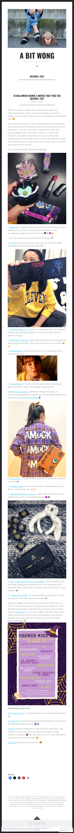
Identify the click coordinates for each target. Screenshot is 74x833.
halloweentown (31, 802)
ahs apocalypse (43, 797)
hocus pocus (55, 802)
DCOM (53, 798)
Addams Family (17, 486)
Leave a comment (37, 808)
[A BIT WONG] (37, 28)
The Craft (12, 742)
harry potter (40, 802)
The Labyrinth (14, 721)
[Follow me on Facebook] (35, 823)
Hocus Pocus (15, 479)
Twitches (11, 729)
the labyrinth (52, 806)
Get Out (13, 243)
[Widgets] (37, 818)
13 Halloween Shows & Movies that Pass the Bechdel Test (37, 97)
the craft (44, 806)
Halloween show (20, 802)
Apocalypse (33, 398)
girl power (36, 800)
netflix (37, 804)
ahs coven (51, 797)
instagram (21, 612)
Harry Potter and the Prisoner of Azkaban (27, 582)
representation (13, 806)
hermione (48, 802)
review (20, 806)
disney (58, 798)
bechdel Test (17, 798)
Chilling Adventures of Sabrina (22, 494)
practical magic (45, 804)
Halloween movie (53, 800)
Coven (23, 398)
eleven (16, 800)
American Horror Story (19, 392)
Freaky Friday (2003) (16, 713)
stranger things (28, 806)
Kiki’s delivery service (21, 804)
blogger (27, 798)
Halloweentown (16, 351)
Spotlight (40, 102)
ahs (36, 797)
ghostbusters (28, 800)
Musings (33, 102)
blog (23, 798)
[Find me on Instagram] (30, 823)
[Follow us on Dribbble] (44, 823)
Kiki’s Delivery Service (19, 340)
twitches (59, 806)
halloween (43, 800)
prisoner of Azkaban (57, 804)
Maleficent (13, 227)
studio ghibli (37, 806)
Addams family (29, 797)
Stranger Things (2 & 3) (19, 329)
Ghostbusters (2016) (18, 595)
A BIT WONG (37, 55)
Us (11, 238)
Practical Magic (15, 384)
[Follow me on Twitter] (39, 823)
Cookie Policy (36, 829)
